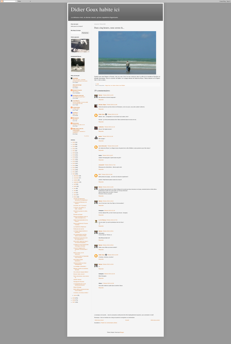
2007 (73, 302)
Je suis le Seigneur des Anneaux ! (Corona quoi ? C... (81, 249)
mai (75, 190)
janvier (75, 295)
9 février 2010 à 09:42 (108, 245)
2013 (73, 167)
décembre (76, 175)
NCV (100, 174)
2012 (73, 169)
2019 (73, 155)
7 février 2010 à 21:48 (107, 174)
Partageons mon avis (78, 95)
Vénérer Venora (77, 279)
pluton (100, 136)
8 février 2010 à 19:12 (108, 201)
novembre (76, 178)
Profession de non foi (79, 229)
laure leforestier (103, 146)
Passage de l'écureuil (79, 281)
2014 (73, 165)
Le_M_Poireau (102, 220)
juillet (75, 186)
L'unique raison (76, 108)
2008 (73, 300)
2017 (73, 159)
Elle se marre (76, 91)
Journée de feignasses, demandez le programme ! (81, 199)
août (75, 184)
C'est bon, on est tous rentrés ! (81, 292)
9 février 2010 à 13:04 (108, 264)
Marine (100, 95)
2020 (73, 153)
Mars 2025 (75, 119)
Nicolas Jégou (102, 104)
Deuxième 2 (75, 86)
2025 (73, 142)
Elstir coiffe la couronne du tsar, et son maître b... (81, 290)
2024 (73, 144)
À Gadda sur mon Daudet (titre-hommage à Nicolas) (81, 245)
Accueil (127, 320)
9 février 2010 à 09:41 (108, 231)
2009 (73, 298)
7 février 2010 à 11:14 (109, 127)
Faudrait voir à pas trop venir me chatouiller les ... (81, 238)
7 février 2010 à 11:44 (107, 136)
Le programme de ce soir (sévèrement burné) (80, 284)
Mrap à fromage (77, 287)
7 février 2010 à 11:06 (111, 104)
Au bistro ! (75, 112)
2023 (73, 146)
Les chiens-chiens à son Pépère (118, 85)
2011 (73, 171)
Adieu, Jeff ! (75, 114)
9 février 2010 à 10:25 (112, 254)
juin (75, 188)
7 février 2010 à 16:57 (107, 155)
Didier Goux (102, 114)
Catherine (101, 127)
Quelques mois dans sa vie (79, 124)
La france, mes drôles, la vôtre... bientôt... (80, 208)
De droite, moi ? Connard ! (80, 205)
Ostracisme (76, 123)
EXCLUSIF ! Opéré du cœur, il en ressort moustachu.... (81, 242)
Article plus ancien (155, 320)
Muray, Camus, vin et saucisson (79, 253)
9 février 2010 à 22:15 (109, 273)
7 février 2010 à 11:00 (108, 95)
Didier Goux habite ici (95, 9)
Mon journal (76, 118)
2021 (73, 150)
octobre (76, 180)
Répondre (101, 99)
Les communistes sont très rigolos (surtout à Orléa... (80, 235)
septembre (76, 182)
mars (75, 194)
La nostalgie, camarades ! (80, 266)
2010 (73, 174)
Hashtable (75, 78)
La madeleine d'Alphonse (80, 226)
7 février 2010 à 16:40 (112, 146)
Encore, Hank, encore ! (79, 274)
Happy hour (107, 85)
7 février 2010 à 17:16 (110, 165)
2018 (73, 157)
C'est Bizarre (76, 100)
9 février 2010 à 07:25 (112, 220)
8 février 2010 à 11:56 (108, 187)
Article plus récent (99, 320)
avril (75, 192)
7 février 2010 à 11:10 (112, 114)
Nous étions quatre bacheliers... (78, 260)
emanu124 (101, 165)
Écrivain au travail (78, 214)
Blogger (122, 332)
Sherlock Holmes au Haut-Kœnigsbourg (80, 263)
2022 (73, 148)
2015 (73, 163)
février (75, 197)
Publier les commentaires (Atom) (109, 322)
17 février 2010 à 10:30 (108, 283)
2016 (73, 161)
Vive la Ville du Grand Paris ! (79, 96)
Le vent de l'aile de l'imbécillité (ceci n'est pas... (81, 257)
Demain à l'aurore (77, 90)
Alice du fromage (77, 85)
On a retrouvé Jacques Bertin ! (81, 272)
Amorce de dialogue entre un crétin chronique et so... (81, 217)
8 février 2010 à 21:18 (109, 210)
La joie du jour (76, 107)
